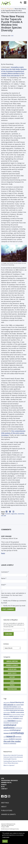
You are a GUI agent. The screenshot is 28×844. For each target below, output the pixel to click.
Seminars (18, 737)
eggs (11, 714)
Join (2, 778)
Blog (3, 786)
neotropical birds (13, 722)
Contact (4, 789)
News (12, 681)
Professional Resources (9, 780)
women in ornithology (10, 743)
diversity (7, 714)
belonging (6, 708)
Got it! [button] (5, 841)
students (12, 739)
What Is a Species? (9, 765)
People (12, 685)
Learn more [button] (5, 837)
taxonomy (21, 514)
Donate (3, 784)
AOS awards (8, 704)
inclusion (16, 718)
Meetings (5, 803)
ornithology (17, 732)
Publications (6, 810)
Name (3, 578)
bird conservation (11, 710)
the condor (16, 741)
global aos (10, 718)
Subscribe (8, 634)
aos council (16, 705)
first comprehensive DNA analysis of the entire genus (13, 433)
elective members (16, 714)
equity (11, 716)
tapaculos (14, 514)
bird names (21, 710)
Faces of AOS (12, 669)
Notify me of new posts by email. (14, 606)
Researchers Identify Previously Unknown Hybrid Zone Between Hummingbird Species (13, 757)
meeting (5, 720)
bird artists (18, 708)
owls (4, 736)
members (11, 720)
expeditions (17, 716)
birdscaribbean (7, 712)
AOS (12, 35)
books (13, 712)
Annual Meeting (12, 661)
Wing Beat (9, 8)
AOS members (13, 707)
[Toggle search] (21, 2)
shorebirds (6, 739)
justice (21, 718)
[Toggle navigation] (25, 2)
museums (6, 722)
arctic (19, 707)
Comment (5, 572)
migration (18, 721)
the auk (3, 515)
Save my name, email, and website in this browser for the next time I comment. (13, 595)
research (7, 514)
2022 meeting (7, 702)
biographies (12, 708)
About (4, 807)
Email (3, 585)
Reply (3, 553)
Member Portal (6, 782)
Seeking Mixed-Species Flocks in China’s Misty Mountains (13, 762)
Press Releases (12, 689)
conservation (20, 712)
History (12, 677)
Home (3, 8)
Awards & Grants (12, 665)
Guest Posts (12, 673)
